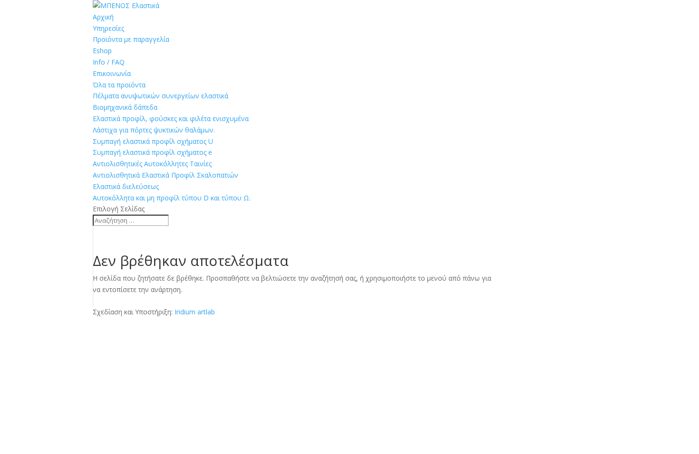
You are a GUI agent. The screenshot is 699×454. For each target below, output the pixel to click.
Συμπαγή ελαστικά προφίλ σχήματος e (152, 152)
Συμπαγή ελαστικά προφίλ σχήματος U (153, 141)
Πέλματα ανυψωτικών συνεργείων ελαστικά (160, 95)
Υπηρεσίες (108, 28)
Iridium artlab (195, 311)
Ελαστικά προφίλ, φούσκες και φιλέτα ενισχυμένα (171, 118)
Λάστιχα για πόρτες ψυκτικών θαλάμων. (154, 129)
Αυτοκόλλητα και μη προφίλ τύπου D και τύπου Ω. (172, 197)
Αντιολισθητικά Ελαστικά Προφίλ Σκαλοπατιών (165, 175)
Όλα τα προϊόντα (119, 84)
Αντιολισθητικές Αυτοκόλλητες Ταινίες (152, 163)
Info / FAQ (109, 61)
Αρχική (103, 16)
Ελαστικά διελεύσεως (126, 186)
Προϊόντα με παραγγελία (131, 39)
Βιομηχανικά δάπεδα (125, 107)
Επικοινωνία (112, 73)
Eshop (102, 50)
